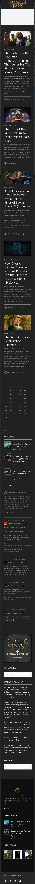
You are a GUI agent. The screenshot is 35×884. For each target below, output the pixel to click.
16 (11, 394)
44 (25, 414)
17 (15, 394)
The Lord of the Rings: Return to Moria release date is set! (17, 134)
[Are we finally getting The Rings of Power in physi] (17, 854)
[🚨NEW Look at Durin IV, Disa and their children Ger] (8, 854)
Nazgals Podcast (14, 524)
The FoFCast (12, 586)
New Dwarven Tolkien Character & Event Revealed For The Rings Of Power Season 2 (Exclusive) (16, 273)
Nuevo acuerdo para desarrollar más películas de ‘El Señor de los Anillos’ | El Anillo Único (17, 724)
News (18, 17)
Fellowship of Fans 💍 (15, 492)
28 (20, 402)
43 (20, 414)
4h (27, 492)
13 (20, 390)
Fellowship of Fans (8, 17)
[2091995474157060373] (4, 604)
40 (6, 414)
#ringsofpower (9, 551)
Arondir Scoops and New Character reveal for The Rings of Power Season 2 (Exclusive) (17, 198)
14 (25, 390)
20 (6, 398)
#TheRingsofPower (10, 549)
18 (20, 394)
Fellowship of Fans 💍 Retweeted (18, 520)
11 (11, 390)
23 (20, 398)
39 (25, 410)
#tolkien (16, 551)
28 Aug (22, 524)
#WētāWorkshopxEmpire (17, 574)
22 (15, 398)
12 (15, 390)
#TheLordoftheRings (21, 572)
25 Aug (22, 563)
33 (20, 406)
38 (20, 410)
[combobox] (18, 674)
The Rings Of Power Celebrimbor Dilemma (17, 341)
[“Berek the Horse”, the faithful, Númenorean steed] (27, 854)
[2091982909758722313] (4, 626)
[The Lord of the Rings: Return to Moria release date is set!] (17, 114)
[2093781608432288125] (4, 515)
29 (25, 402)
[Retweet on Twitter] (8, 520)
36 (11, 410)
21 (11, 398)
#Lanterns (13, 594)
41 (11, 414)
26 (11, 402)
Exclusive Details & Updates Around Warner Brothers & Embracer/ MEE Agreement (17, 729)
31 (11, 406)
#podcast (20, 549)
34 (25, 406)
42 (15, 414)
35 (6, 410)
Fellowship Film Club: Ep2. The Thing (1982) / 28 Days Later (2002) (22, 458)
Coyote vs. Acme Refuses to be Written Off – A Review (22, 473)
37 (15, 410)
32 (15, 406)
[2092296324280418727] (4, 577)
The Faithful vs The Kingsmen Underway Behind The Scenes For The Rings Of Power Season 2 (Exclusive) (17, 62)
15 (6, 394)
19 (25, 394)
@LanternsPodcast (10, 592)
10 (6, 390)
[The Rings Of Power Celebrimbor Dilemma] (17, 322)
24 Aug (19, 586)
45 (6, 418)
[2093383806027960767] (4, 554)
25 (6, 402)
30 (6, 406)
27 (15, 402)
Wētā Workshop (13, 563)
